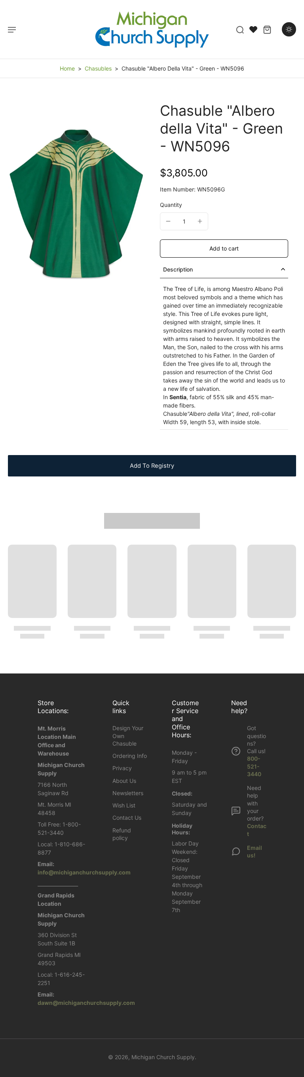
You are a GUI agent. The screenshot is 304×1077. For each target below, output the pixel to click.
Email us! (254, 851)
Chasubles (98, 68)
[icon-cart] (267, 29)
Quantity (171, 204)
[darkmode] (289, 29)
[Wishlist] (253, 29)
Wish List (123, 805)
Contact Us (126, 817)
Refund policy (121, 834)
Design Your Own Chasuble (127, 736)
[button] (224, 248)
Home (67, 68)
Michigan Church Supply (163, 1057)
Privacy (122, 768)
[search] (240, 29)
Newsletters (127, 793)
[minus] (168, 221)
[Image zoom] (76, 204)
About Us (124, 780)
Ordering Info (129, 755)
